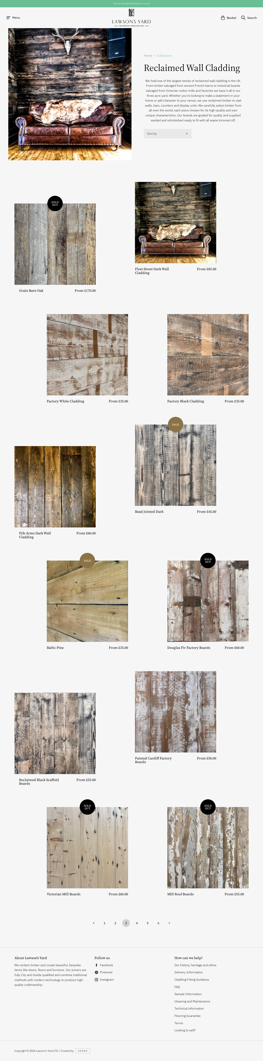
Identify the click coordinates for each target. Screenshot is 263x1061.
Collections (164, 55)
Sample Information (188, 994)
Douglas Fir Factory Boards (188, 647)
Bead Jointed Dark (149, 511)
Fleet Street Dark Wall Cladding (152, 271)
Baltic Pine (55, 647)
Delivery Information (188, 972)
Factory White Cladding (65, 401)
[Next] (169, 923)
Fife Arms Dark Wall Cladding (35, 535)
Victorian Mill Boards (63, 894)
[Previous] (94, 923)
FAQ (177, 987)
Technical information (189, 1008)
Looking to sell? (185, 1030)
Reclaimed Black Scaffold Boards (39, 781)
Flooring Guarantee (187, 1016)
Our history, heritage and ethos (195, 965)
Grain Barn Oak (31, 290)
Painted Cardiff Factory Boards (153, 760)
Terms (178, 1023)
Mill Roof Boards (180, 894)
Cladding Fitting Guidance (191, 979)
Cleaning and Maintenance (192, 1001)
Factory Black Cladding (185, 401)
